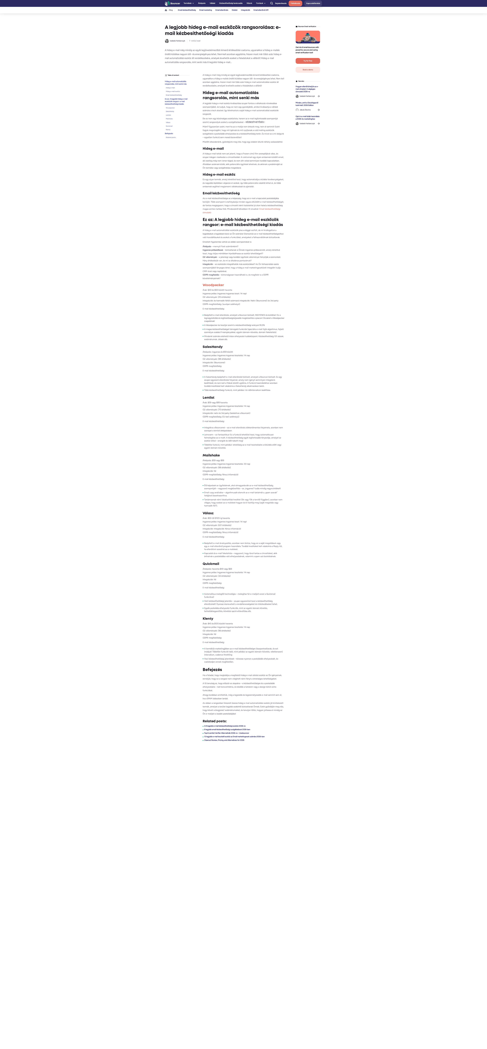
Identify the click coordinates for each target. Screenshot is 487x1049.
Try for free (307, 61)
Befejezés (169, 134)
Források (259, 3)
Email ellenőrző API (261, 10)
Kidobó (234, 10)
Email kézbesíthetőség (187, 10)
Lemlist (168, 115)
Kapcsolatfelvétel (313, 3)
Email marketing (205, 10)
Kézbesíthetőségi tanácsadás (231, 3)
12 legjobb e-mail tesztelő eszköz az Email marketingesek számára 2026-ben (234, 737)
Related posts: (171, 137)
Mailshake (169, 119)
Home (166, 10)
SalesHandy (170, 111)
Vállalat (212, 3)
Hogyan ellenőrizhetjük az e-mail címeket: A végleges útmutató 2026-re (307, 89)
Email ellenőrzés (221, 10)
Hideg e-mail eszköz (173, 91)
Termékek (188, 3)
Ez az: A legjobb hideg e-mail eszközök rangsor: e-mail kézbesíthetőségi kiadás (176, 101)
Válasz (168, 122)
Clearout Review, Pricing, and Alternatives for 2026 (224, 740)
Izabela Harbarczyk (177, 41)
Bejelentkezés (281, 3)
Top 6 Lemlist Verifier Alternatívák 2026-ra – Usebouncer (226, 733)
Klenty (168, 130)
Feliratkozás (295, 3)
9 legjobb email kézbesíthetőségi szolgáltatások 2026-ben (227, 729)
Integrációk (245, 10)
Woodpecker (170, 108)
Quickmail (169, 126)
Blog (171, 10)
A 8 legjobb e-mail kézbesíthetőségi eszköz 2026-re (225, 726)
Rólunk (249, 3)
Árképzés (202, 3)
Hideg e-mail (170, 88)
